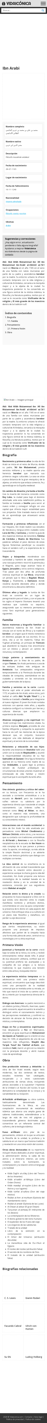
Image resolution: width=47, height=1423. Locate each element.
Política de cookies (33, 1419)
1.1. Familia (13, 321)
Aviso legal (38, 1417)
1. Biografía (10, 317)
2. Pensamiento (12, 324)
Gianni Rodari (32, 1297)
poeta (15, 213)
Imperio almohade (13, 201)
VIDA (18, 3)
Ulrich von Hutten (30, 1327)
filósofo (9, 213)
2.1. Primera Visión (16, 328)
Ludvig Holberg (33, 1356)
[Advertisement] (23, 40)
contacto (9, 254)
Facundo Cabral (12, 1325)
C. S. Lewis (10, 1297)
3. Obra (8, 332)
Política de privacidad (15, 1419)
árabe (8, 225)
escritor (22, 213)
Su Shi (7, 1356)
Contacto (28, 1417)
